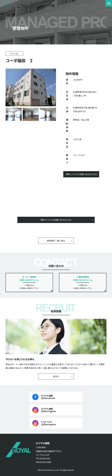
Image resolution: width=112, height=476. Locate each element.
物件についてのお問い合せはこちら (81, 174)
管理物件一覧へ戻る (56, 240)
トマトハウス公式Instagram (48, 423)
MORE (56, 376)
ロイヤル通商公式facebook (48, 397)
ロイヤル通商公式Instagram (48, 410)
